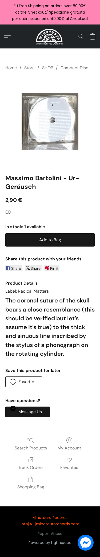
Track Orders (30, 467)
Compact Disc (74, 68)
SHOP (47, 68)
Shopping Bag (30, 487)
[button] (50, 36)
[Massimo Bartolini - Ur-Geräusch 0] (50, 121)
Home (11, 68)
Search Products (31, 448)
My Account (69, 448)
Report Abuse (50, 533)
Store (29, 68)
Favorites (69, 467)
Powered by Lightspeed (50, 542)
